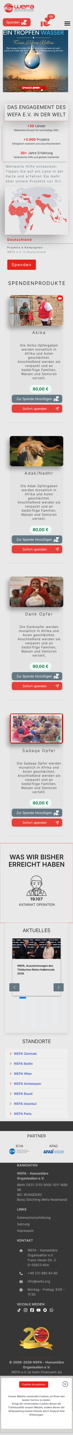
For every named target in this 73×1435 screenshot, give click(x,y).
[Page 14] (33, 1006)
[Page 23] (44, 1011)
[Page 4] (54, 998)
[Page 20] (54, 1008)
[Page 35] (44, 1019)
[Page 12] (54, 1003)
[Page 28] (54, 1014)
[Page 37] (22, 1021)
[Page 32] (54, 1016)
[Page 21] (22, 1011)
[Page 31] (44, 1016)
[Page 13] (22, 1006)
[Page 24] (54, 1011)
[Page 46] (44, 1027)
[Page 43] (44, 1024)
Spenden (13, 22)
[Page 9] (22, 1003)
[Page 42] (33, 1024)
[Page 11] (44, 1003)
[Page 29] (22, 1016)
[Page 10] (33, 1003)
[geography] (27, 220)
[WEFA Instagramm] (26, 1309)
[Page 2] (33, 998)
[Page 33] (22, 1019)
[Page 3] (44, 998)
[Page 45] (33, 1027)
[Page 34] (33, 1019)
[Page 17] (22, 1008)
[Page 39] (44, 1021)
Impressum (25, 1231)
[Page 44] (54, 1024)
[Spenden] (21, 258)
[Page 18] (33, 1008)
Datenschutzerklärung (34, 1217)
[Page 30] (33, 1016)
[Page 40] (54, 1021)
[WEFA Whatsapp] (51, 1309)
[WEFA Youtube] (38, 1309)
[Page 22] (33, 1011)
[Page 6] (33, 1000)
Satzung (23, 1224)
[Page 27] (44, 1014)
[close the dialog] (65, 1384)
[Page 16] (54, 1006)
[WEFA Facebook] (32, 1309)
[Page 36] (54, 1019)
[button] (36, 1053)
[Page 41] (22, 1024)
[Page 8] (54, 1000)
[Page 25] (22, 1014)
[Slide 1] (35, 87)
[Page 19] (44, 1008)
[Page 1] (22, 998)
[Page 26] (33, 1014)
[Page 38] (33, 1021)
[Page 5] (22, 1000)
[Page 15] (44, 1006)
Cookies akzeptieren (33, 1384)
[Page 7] (44, 1000)
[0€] (50, 22)
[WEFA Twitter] (45, 1309)
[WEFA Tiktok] (19, 1309)
